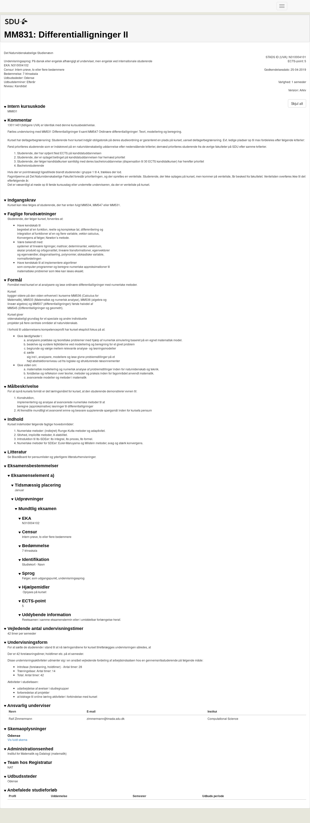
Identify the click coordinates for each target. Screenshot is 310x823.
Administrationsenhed (29, 749)
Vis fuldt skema (17, 740)
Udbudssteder (21, 776)
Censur (29, 532)
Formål (14, 280)
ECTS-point (33, 601)
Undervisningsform (26, 642)
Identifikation (35, 559)
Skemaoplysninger (26, 729)
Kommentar (19, 120)
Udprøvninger (28, 499)
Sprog (28, 573)
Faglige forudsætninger (31, 214)
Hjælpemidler (35, 587)
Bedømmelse (35, 545)
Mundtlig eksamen (36, 508)
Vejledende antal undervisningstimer (44, 628)
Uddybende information (46, 615)
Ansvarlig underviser (28, 705)
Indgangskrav (21, 200)
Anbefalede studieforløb (31, 790)
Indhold (14, 419)
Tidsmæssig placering (37, 485)
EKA (26, 518)
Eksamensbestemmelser (32, 466)
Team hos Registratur (29, 762)
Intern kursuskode (25, 106)
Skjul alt (297, 103)
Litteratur (16, 452)
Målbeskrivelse (22, 386)
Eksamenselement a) (32, 475)
